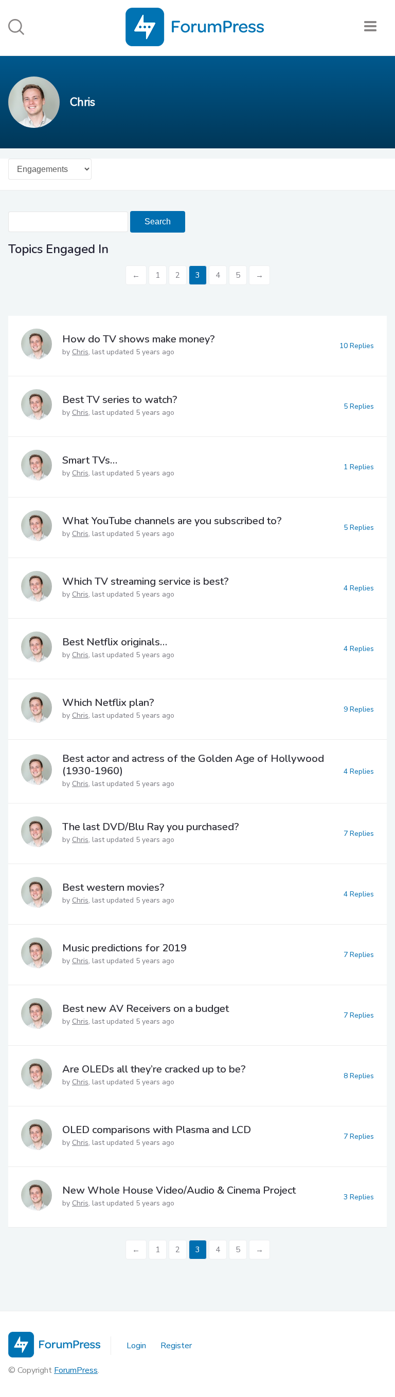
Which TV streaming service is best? (145, 581)
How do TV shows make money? (138, 339)
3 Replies (359, 1197)
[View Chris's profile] (36, 346)
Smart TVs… (89, 460)
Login (136, 1345)
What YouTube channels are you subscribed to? (172, 521)
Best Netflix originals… (114, 642)
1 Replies (359, 467)
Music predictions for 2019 (124, 948)
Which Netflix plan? (108, 703)
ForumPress (76, 1370)
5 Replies (359, 406)
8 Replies (359, 1076)
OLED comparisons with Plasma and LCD (156, 1130)
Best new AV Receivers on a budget (145, 1009)
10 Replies (356, 346)
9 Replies (359, 709)
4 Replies (359, 588)
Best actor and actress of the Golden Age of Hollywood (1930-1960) (193, 765)
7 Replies (359, 833)
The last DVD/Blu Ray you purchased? (150, 827)
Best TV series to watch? (119, 400)
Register (176, 1345)
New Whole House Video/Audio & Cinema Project (179, 1190)
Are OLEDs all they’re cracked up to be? (154, 1069)
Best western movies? (113, 887)
